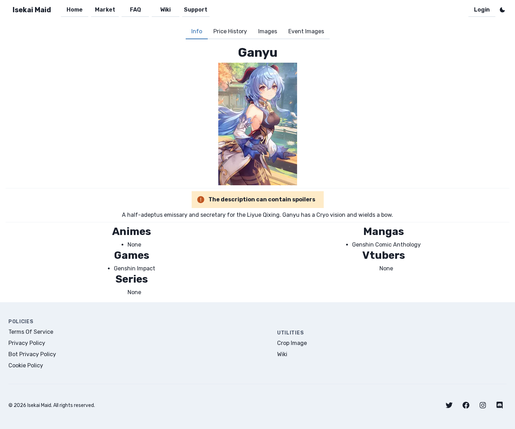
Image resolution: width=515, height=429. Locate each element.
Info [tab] (196, 31)
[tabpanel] (257, 170)
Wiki (165, 9)
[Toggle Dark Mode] (502, 10)
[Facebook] (466, 405)
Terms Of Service (30, 331)
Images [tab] (267, 31)
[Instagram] (483, 405)
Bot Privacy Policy (32, 354)
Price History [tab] (230, 31)
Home (75, 9)
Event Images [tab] (306, 31)
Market (105, 9)
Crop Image (292, 343)
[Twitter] (449, 405)
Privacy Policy (26, 343)
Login (482, 9)
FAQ (135, 9)
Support (195, 9)
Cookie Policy (25, 365)
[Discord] (500, 405)
